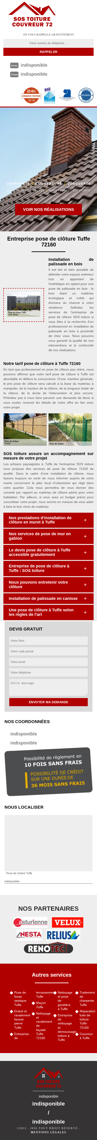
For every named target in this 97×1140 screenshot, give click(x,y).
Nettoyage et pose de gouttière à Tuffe (65, 1001)
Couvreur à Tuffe (86, 1036)
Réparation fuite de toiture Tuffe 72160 (87, 1019)
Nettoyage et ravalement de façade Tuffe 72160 (43, 1026)
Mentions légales (48, 1132)
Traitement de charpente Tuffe (87, 999)
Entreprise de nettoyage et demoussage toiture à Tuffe (65, 1027)
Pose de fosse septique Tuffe (20, 999)
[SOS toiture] (32, 14)
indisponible (23, 733)
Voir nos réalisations (48, 209)
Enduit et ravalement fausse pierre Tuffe (21, 1019)
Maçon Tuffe (41, 1005)
